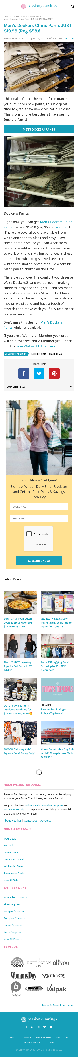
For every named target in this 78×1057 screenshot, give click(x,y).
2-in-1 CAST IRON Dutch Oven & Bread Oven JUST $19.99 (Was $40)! (19, 622)
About (13, 1037)
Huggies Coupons (14, 911)
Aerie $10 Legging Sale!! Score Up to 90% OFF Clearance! (55, 666)
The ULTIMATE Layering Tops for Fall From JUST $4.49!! (18, 666)
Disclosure (62, 1037)
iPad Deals (10, 838)
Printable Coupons (52, 805)
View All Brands (13, 939)
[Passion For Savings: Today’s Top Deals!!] (57, 689)
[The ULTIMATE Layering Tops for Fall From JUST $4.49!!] (20, 646)
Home (7, 16)
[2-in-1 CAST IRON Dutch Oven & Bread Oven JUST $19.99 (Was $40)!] (20, 602)
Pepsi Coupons (12, 932)
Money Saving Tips (15, 809)
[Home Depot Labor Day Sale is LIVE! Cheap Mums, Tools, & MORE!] (57, 733)
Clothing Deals (38, 354)
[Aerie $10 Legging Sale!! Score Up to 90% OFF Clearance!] (57, 646)
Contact (26, 1037)
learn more (68, 38)
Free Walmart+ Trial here (35, 346)
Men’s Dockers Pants (39, 129)
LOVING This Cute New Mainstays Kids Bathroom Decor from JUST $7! (56, 622)
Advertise (45, 820)
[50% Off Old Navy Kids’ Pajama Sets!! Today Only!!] (20, 733)
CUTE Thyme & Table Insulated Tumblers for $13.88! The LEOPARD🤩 (18, 709)
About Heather (12, 820)
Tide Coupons (12, 904)
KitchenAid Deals (14, 866)
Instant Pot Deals (14, 859)
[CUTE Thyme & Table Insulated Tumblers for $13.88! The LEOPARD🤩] (20, 689)
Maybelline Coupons (15, 897)
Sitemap (49, 1042)
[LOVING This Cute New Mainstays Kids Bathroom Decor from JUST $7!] (57, 602)
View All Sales (11, 880)
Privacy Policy (32, 1042)
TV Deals (9, 845)
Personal (46, 705)
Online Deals (19, 16)
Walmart (62, 227)
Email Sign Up (43, 1037)
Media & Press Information (58, 1005)
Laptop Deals (12, 852)
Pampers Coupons (14, 918)
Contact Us (30, 820)
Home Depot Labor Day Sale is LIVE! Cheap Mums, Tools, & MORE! (57, 753)
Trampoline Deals (14, 873)
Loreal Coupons (13, 925)
